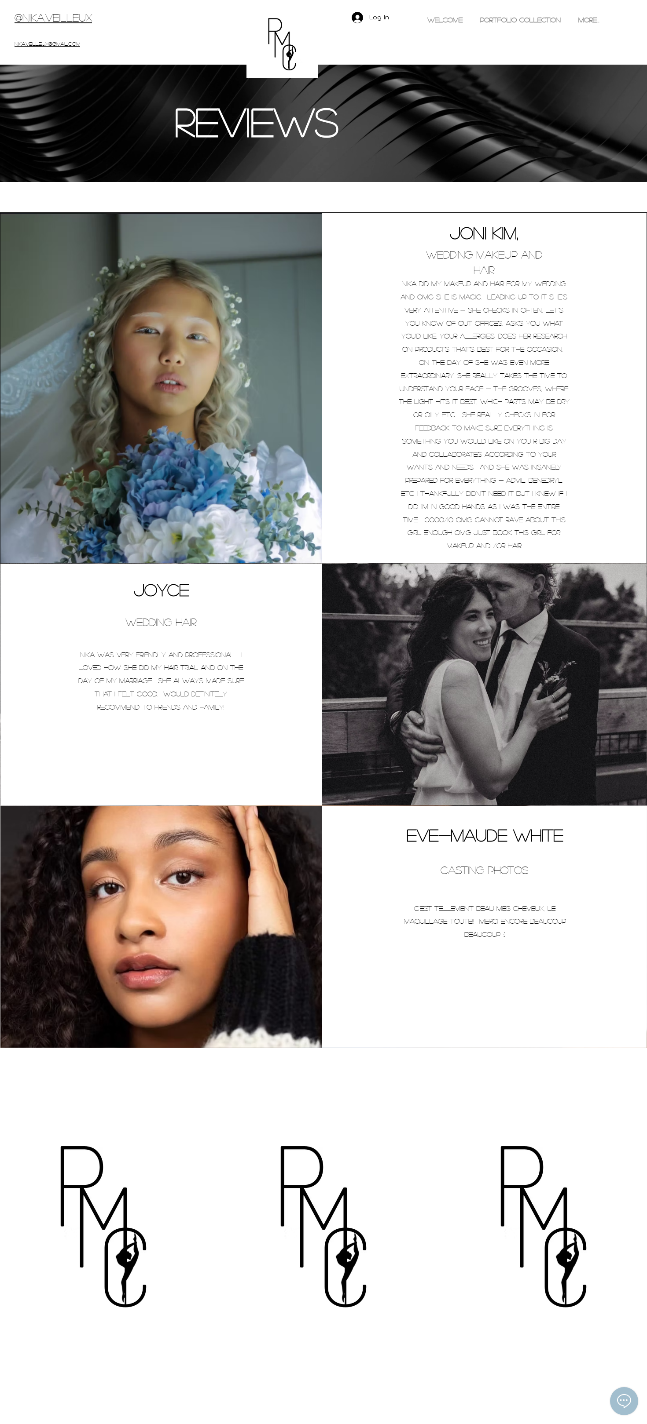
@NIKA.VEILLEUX (53, 17)
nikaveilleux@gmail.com (47, 43)
